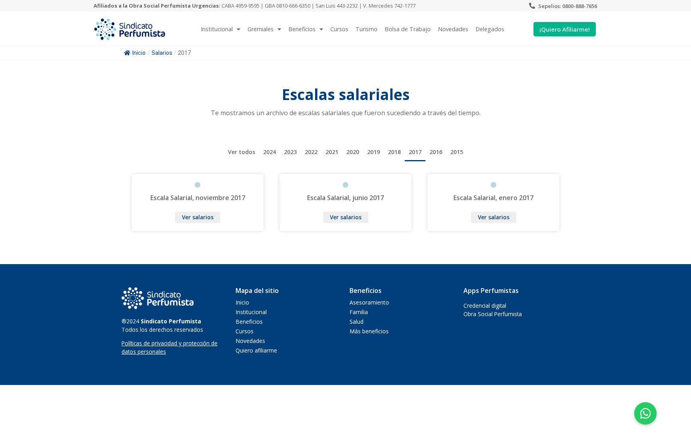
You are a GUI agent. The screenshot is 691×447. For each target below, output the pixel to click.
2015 (456, 152)
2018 (394, 152)
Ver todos (241, 152)
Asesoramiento (369, 302)
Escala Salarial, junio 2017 (345, 197)
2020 (352, 152)
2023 (290, 152)
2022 (311, 152)
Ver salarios (198, 217)
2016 (435, 152)
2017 (415, 152)
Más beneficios (369, 331)
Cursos (339, 29)
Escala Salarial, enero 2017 (493, 197)
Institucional (251, 312)
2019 (373, 152)
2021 (332, 152)
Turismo (366, 29)
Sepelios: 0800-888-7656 (567, 6)
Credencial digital (484, 305)
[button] (645, 413)
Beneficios (302, 29)
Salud (356, 321)
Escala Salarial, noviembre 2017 (197, 197)
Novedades (453, 29)
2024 (269, 152)
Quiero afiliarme (256, 350)
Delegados (489, 29)
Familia (358, 312)
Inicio (139, 53)
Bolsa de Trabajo (408, 29)
